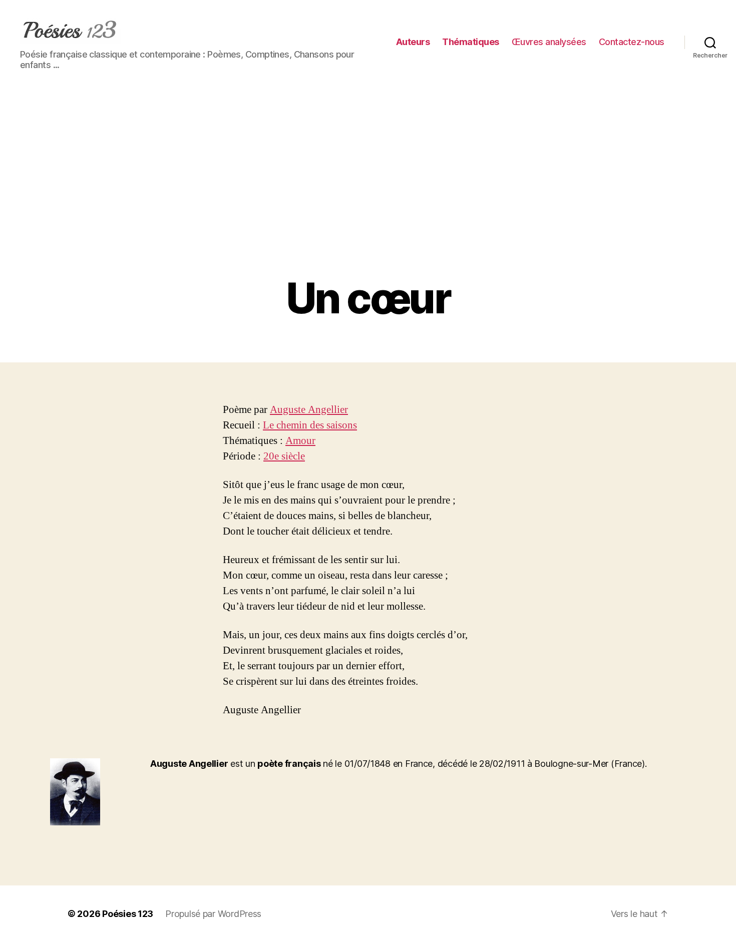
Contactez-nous (631, 42)
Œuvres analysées (549, 42)
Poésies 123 (127, 913)
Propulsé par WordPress (213, 913)
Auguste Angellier (309, 409)
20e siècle (284, 456)
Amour (300, 440)
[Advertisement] (368, 199)
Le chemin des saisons (310, 425)
